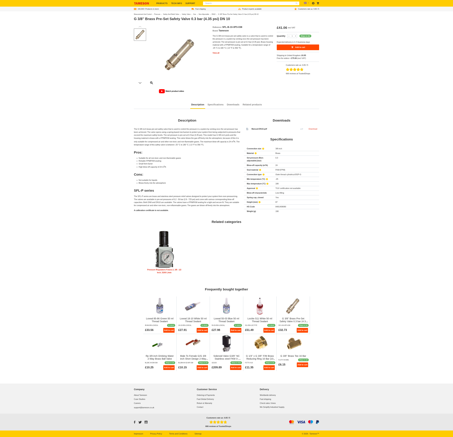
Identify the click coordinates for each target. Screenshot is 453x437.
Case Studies (139, 399)
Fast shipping (265, 399)
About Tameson (140, 395)
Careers (137, 403)
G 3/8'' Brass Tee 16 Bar (293, 356)
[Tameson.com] (141, 3)
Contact (200, 407)
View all (216, 53)
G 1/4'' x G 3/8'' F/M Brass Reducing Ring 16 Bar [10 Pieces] (260, 359)
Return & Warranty (204, 403)
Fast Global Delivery (205, 399)
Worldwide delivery (268, 395)
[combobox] (251, 3)
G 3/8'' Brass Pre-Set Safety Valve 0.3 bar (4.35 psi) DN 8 (293, 321)
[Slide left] (140, 83)
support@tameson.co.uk (144, 408)
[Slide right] (140, 26)
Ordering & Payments (206, 395)
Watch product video (175, 91)
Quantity (281, 36)
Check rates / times (268, 403)
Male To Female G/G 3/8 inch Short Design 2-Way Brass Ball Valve (193, 359)
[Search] (297, 3)
